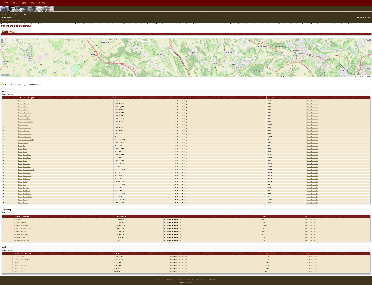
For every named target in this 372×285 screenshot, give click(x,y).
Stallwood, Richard (23, 143)
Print (360, 17)
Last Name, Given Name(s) (25, 98)
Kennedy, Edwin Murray (24, 119)
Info (25, 14)
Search (11, 17)
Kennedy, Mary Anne (24, 131)
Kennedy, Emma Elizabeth (25, 122)
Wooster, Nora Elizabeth (24, 194)
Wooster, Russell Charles (25, 197)
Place (5, 32)
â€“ (2, 41)
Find (5, 14)
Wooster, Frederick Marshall (26, 170)
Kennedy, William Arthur (24, 137)
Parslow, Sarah (19, 262)
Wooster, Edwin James (24, 155)
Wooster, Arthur (22, 149)
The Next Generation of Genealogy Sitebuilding (179, 279)
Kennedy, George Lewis (24, 128)
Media (15, 14)
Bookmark (367, 17)
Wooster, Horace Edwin (24, 176)
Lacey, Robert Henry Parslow (26, 140)
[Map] (367, 40)
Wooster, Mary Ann (23, 188)
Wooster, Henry (19, 268)
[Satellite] (369, 40)
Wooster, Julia (22, 185)
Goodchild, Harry (19, 256)
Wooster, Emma (22, 161)
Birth (116, 98)
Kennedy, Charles (23, 107)
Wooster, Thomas (23, 203)
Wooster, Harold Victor (24, 173)
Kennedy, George (23, 125)
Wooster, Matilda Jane (24, 191)
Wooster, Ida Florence (24, 179)
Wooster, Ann (21, 146)
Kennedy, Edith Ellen (24, 116)
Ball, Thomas (21, 101)
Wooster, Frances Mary (24, 167)
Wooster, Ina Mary (23, 182)
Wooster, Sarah (22, 200)
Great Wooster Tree (312, 101)
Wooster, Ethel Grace (24, 164)
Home (4, 17)
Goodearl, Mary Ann (20, 222)
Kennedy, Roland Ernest (24, 134)
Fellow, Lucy (18, 219)
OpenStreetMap (359, 76)
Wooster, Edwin (22, 152)
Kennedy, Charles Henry (24, 113)
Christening (121, 216)
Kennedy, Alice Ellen (23, 104)
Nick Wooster (189, 282)
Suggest (13, 32)
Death (116, 253)
